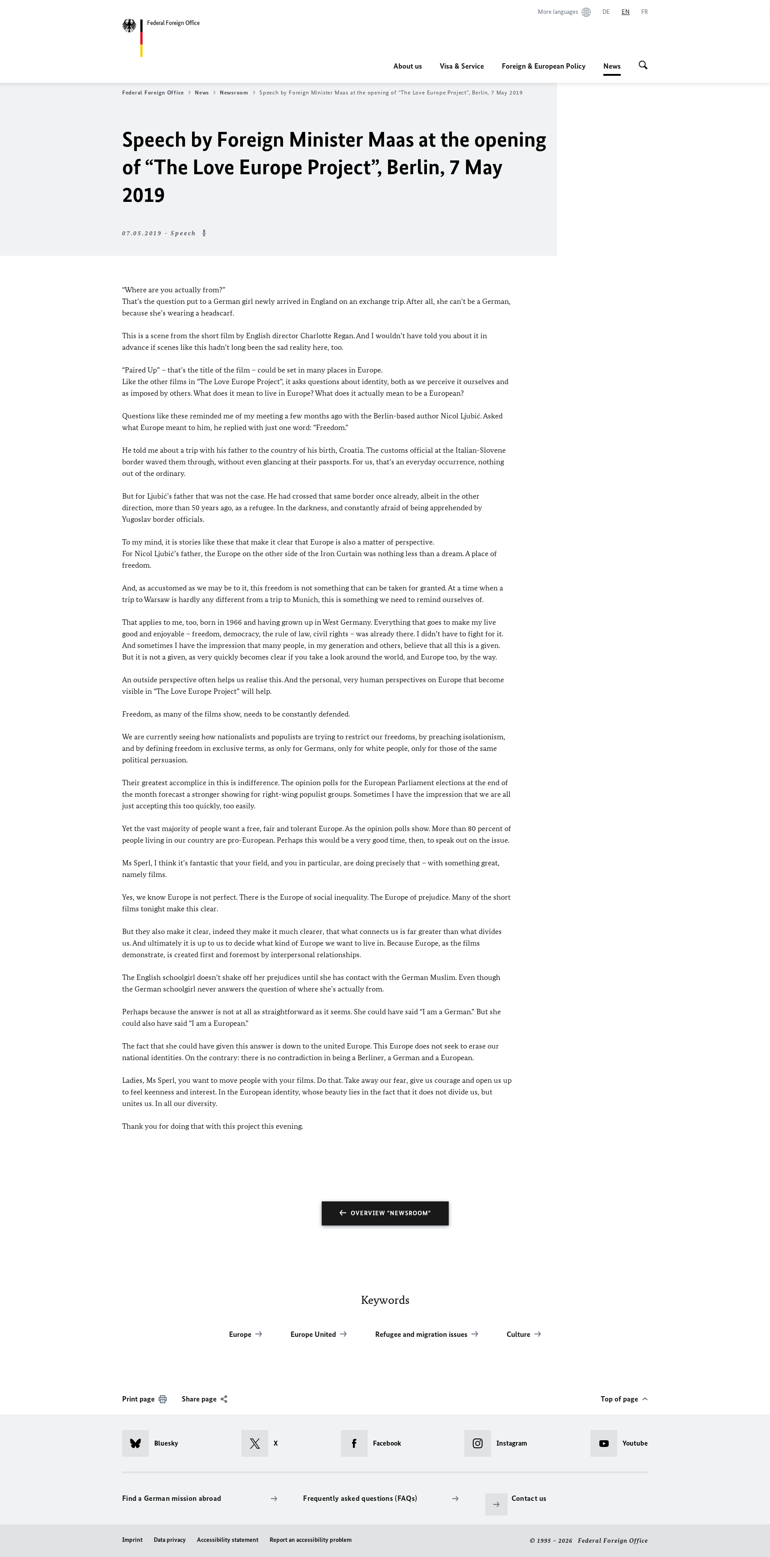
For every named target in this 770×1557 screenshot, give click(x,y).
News (612, 68)
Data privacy (170, 1540)
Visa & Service (462, 65)
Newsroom (234, 92)
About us (407, 65)
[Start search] (643, 66)
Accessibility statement (227, 1540)
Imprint (132, 1540)
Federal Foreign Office (153, 92)
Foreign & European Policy (544, 65)
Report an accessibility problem (311, 1540)
